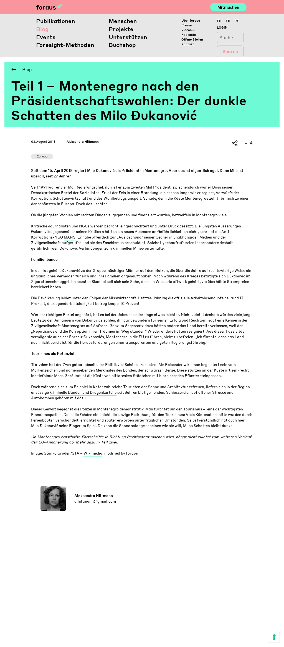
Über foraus (190, 20)
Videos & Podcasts (188, 32)
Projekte (121, 28)
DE (236, 21)
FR (228, 21)
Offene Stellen (192, 39)
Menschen (123, 20)
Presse (186, 25)
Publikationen (55, 20)
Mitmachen (228, 6)
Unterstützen (128, 37)
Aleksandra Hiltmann (83, 141)
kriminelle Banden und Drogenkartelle (83, 392)
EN (219, 21)
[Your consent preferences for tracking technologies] (274, 637)
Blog (42, 28)
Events (45, 37)
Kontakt (187, 44)
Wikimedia (92, 453)
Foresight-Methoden (65, 44)
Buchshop (122, 44)
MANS (69, 237)
